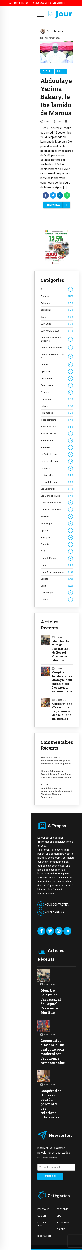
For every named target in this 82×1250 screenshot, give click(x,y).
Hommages (56, 412)
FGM (43, 784)
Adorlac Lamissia (55, 31)
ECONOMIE (62, 1209)
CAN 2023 (56, 323)
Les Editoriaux (56, 488)
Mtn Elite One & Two (56, 509)
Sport (56, 585)
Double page (56, 385)
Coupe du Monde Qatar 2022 (56, 356)
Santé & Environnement (56, 572)
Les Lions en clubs (56, 495)
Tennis (56, 599)
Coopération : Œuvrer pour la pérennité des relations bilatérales (62, 711)
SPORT (60, 1215)
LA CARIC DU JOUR (44, 1224)
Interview (56, 447)
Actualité (56, 303)
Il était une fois (56, 426)
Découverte (56, 378)
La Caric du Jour (56, 454)
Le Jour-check (56, 475)
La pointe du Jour (56, 461)
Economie (56, 392)
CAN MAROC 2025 (56, 330)
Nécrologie (56, 523)
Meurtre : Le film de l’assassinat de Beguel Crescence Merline (61, 650)
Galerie (56, 406)
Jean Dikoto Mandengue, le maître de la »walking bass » (56, 762)
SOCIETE (41, 1215)
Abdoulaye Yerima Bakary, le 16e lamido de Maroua (56, 97)
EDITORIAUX (63, 1222)
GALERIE (61, 1229)
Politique (56, 537)
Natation (56, 516)
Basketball (56, 309)
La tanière (56, 468)
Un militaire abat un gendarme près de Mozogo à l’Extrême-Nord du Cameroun (56, 793)
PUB (56, 551)
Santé (56, 565)
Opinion (56, 530)
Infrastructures (56, 433)
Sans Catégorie (56, 558)
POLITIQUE (43, 1209)
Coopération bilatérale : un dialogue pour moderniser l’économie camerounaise (62, 682)
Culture (56, 364)
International (56, 440)
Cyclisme (56, 371)
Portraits (56, 544)
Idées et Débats (56, 419)
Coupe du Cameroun (56, 347)
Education (56, 399)
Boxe (56, 317)
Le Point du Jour (56, 482)
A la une (47, 71)
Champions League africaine (56, 339)
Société (61, 71)
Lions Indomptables (56, 502)
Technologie (56, 592)
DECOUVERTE (44, 1236)
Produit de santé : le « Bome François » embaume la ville (56, 776)
